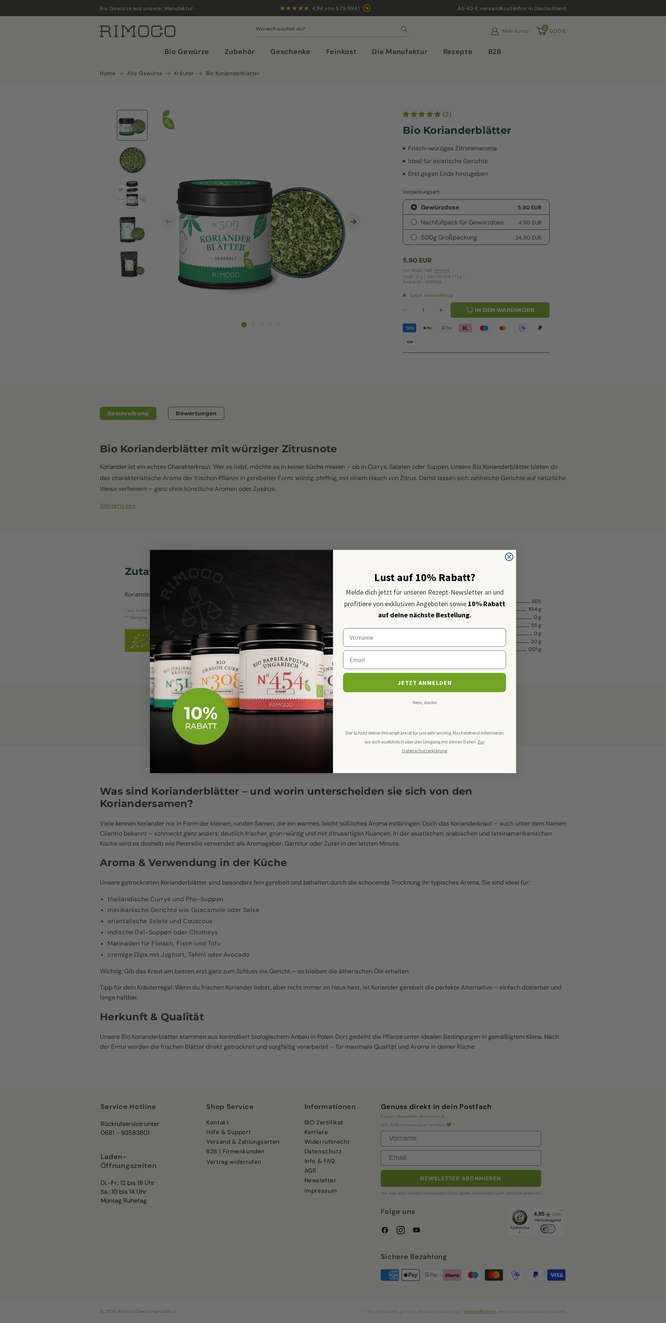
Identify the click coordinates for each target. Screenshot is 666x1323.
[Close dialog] (509, 557)
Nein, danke (425, 702)
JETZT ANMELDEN (424, 682)
